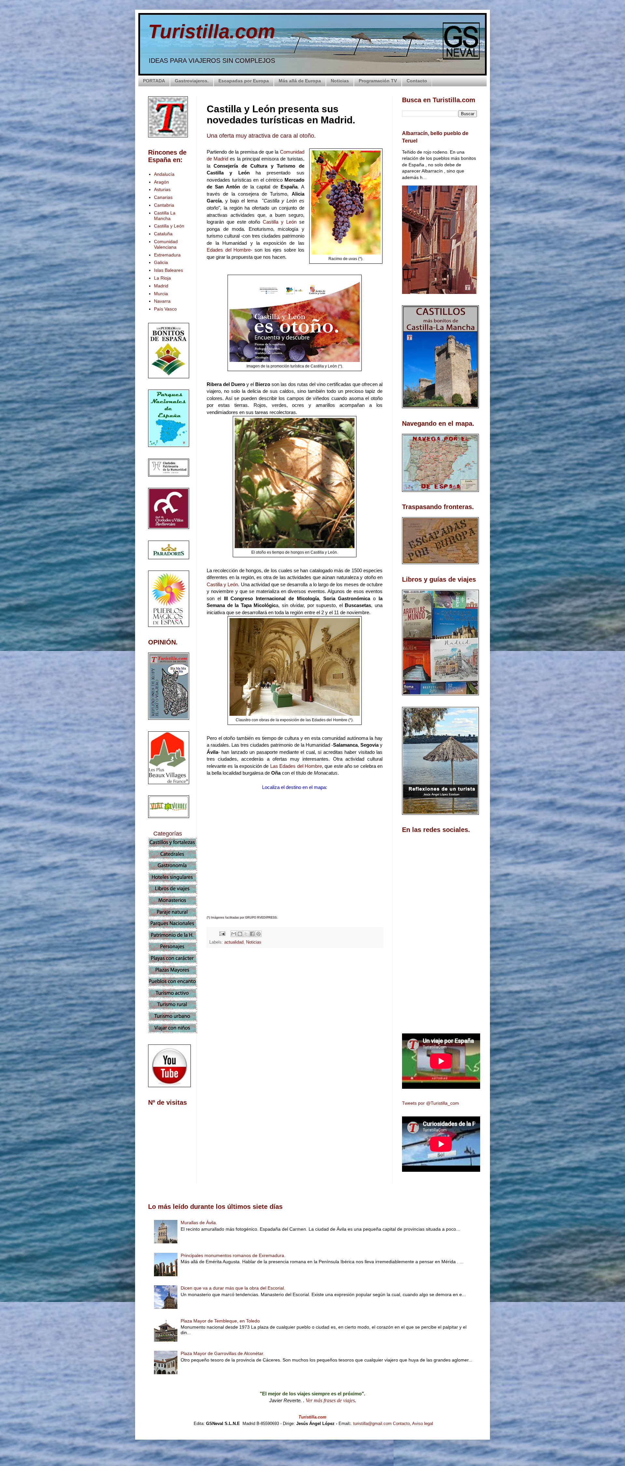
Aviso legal (422, 1423)
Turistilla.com (211, 31)
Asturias (162, 189)
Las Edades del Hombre (296, 766)
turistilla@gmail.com (372, 1423)
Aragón (161, 182)
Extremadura (167, 254)
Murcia (161, 293)
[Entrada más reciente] (208, 1068)
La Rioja (162, 278)
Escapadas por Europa (243, 80)
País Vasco (165, 308)
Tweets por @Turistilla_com (430, 1103)
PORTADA (154, 80)
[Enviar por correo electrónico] (233, 934)
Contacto (417, 80)
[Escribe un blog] (240, 934)
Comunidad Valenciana (166, 244)
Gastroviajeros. (192, 80)
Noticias (340, 80)
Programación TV (378, 80)
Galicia (161, 262)
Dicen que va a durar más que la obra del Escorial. (233, 1288)
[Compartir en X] (246, 934)
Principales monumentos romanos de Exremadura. (233, 1255)
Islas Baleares (168, 270)
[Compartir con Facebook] (252, 934)
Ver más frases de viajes (330, 1400)
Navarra (162, 301)
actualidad (233, 942)
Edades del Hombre (229, 250)
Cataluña (163, 233)
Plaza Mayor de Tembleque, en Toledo (220, 1320)
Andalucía (164, 174)
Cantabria (164, 205)
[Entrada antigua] (380, 1068)
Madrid (161, 285)
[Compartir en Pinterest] (258, 934)
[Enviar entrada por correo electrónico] (222, 933)
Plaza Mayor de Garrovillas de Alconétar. (222, 1353)
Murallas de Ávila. (199, 1222)
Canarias (163, 197)
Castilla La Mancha (164, 215)
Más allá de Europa (300, 80)
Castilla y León (280, 222)
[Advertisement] (294, 1010)
